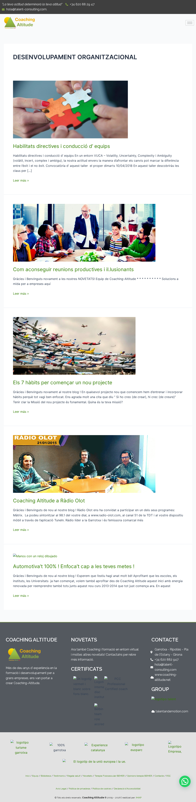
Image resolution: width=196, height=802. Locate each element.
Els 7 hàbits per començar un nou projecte (62, 382)
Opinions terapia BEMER (139, 775)
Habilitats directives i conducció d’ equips (61, 146)
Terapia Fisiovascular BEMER (110, 775)
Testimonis (59, 775)
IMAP (138, 797)
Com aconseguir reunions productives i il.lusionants (73, 269)
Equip (35, 775)
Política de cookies (101, 788)
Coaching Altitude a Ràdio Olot (49, 501)
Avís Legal (61, 788)
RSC (168, 775)
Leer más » (21, 180)
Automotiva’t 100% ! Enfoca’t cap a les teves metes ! (73, 566)
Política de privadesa (79, 788)
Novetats (87, 775)
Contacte (159, 775)
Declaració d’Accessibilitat (127, 788)
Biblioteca (46, 775)
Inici (27, 775)
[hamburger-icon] (189, 23)
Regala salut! (74, 775)
